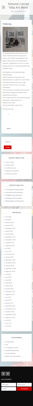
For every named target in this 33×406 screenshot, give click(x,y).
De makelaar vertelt (12, 348)
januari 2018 (9, 289)
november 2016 (10, 309)
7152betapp (9, 189)
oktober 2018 (10, 266)
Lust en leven (10, 162)
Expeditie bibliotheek (12, 350)
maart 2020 (9, 231)
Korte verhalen (10, 353)
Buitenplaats (19, 189)
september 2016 (11, 314)
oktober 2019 (10, 243)
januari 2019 (9, 257)
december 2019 (10, 237)
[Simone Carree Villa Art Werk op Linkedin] (8, 374)
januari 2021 (9, 225)
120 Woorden (10, 342)
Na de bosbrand (11, 168)
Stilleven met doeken (12, 171)
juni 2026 (8, 217)
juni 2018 (8, 277)
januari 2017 (9, 303)
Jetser (9, 123)
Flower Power (10, 165)
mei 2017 (8, 297)
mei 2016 (8, 326)
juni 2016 (8, 323)
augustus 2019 (10, 245)
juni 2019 (8, 251)
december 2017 (10, 291)
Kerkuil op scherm (11, 174)
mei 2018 (8, 280)
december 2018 (10, 260)
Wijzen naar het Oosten (13, 356)
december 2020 (10, 228)
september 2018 (11, 268)
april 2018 (9, 283)
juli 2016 (8, 320)
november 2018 (10, 263)
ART (7, 345)
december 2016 (10, 306)
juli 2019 (8, 248)
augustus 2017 (10, 294)
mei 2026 (8, 220)
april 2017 (9, 300)
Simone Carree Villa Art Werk (18, 6)
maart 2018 (9, 286)
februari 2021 (10, 222)
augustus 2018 (10, 271)
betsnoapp (9, 192)
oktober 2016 (10, 312)
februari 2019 (10, 254)
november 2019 (10, 240)
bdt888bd (9, 195)
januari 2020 (9, 234)
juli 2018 (8, 274)
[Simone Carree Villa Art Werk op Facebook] (3, 374)
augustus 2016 (10, 317)
